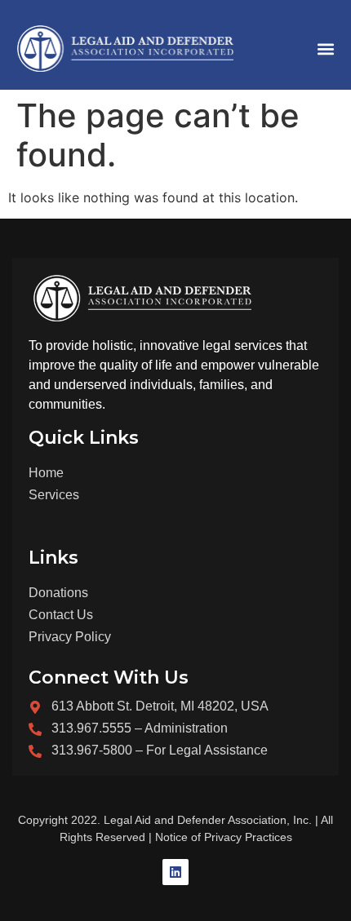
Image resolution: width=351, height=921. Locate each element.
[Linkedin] (175, 872)
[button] (325, 48)
